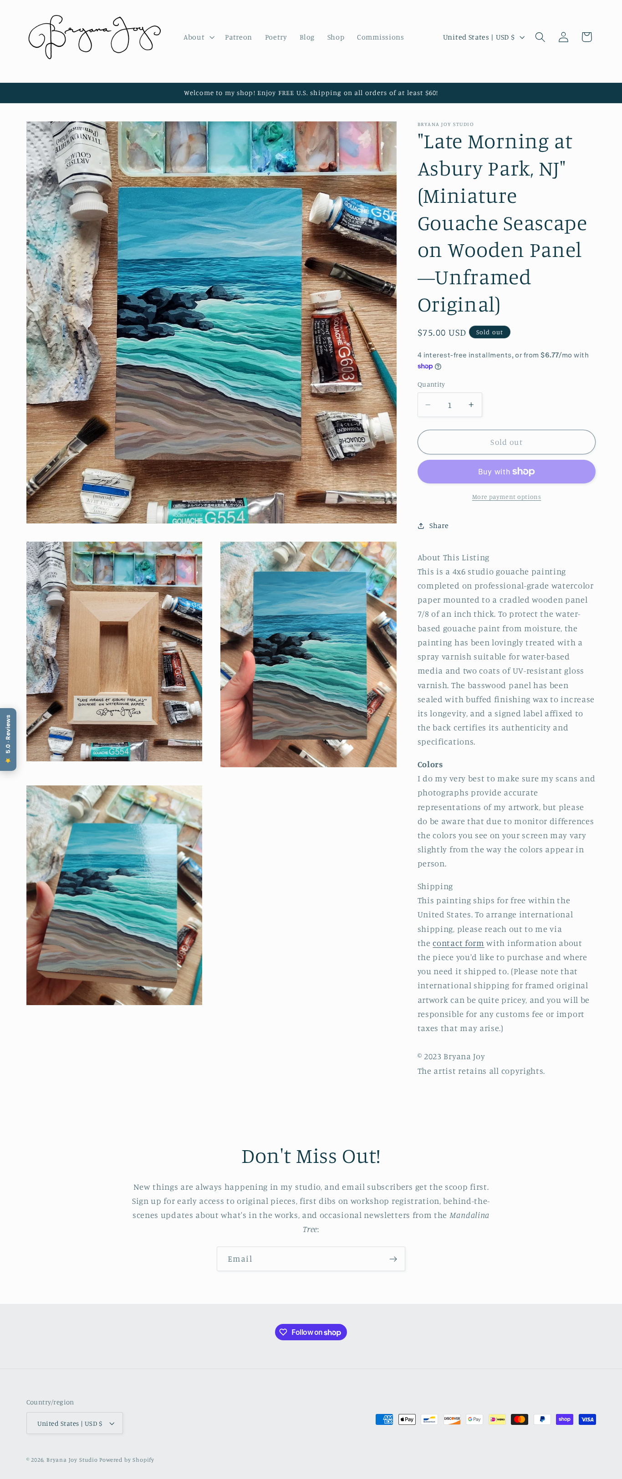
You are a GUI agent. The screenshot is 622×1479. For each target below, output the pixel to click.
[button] (198, 37)
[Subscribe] (393, 1259)
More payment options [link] (506, 496)
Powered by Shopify (126, 1459)
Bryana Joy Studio (72, 1459)
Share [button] (439, 525)
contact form (458, 943)
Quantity (431, 384)
